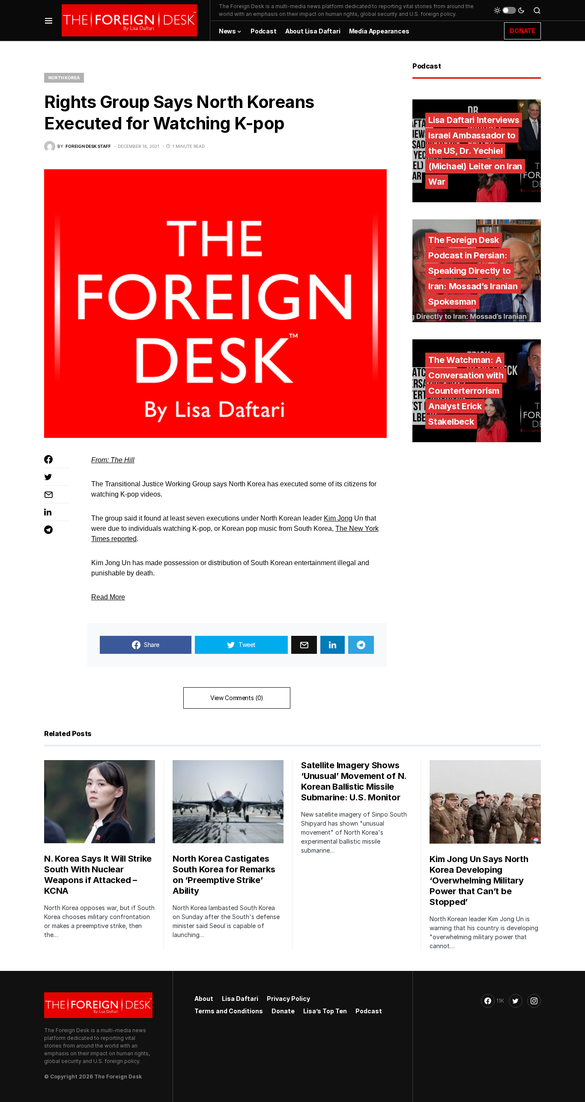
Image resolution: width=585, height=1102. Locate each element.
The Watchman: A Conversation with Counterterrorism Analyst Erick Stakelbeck (466, 391)
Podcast (368, 1011)
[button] (48, 20)
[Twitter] (515, 1000)
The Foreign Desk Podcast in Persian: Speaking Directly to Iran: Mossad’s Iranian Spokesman (473, 271)
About (203, 998)
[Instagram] (534, 1000)
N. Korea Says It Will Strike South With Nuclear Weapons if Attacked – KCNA (98, 874)
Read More (108, 597)
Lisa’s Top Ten (325, 1011)
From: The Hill (112, 460)
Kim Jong (338, 518)
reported (124, 538)
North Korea (64, 77)
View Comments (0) (236, 697)
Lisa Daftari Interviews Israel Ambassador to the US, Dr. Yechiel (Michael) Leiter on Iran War (475, 151)
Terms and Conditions (228, 1011)
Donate (283, 1011)
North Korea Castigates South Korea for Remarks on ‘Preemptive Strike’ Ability (224, 874)
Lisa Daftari (240, 998)
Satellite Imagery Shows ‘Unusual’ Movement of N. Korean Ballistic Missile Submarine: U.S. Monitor (353, 781)
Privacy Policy (288, 998)
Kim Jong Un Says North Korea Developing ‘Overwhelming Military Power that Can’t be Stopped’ (479, 880)
